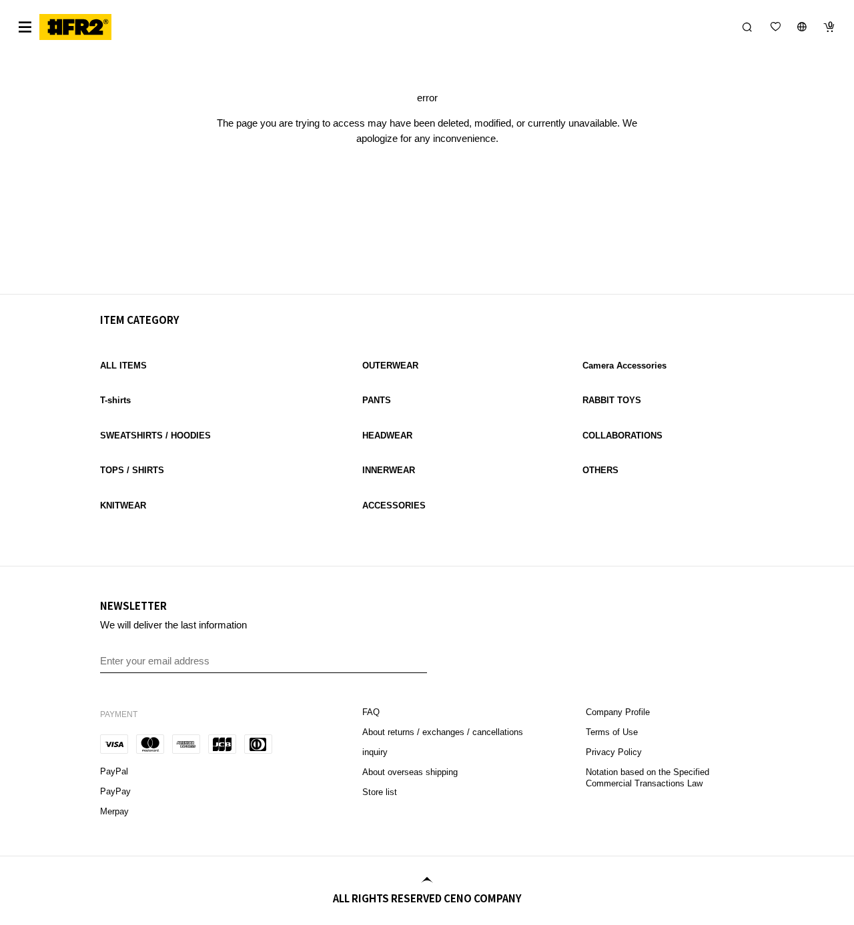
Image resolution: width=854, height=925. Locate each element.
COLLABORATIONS (622, 436)
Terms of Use (612, 732)
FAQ (372, 712)
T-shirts (115, 400)
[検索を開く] (747, 27)
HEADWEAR (387, 436)
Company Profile (618, 712)
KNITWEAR (123, 505)
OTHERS (600, 470)
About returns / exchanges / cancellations (442, 732)
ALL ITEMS (123, 366)
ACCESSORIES (394, 505)
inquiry (375, 752)
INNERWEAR (388, 470)
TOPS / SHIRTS (132, 470)
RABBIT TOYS (611, 400)
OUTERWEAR (390, 366)
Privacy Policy (614, 752)
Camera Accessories (624, 366)
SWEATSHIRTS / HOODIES (155, 436)
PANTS (376, 400)
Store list (379, 792)
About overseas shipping (410, 772)
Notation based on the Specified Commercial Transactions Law (647, 777)
